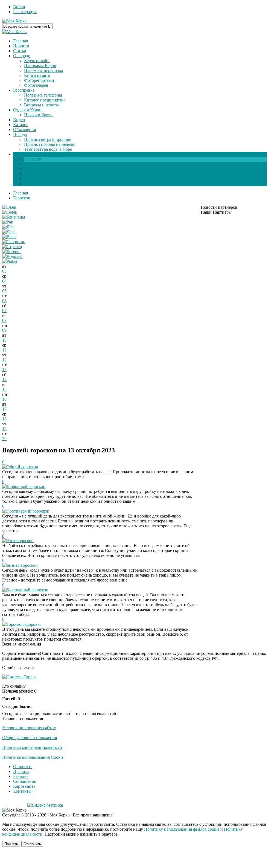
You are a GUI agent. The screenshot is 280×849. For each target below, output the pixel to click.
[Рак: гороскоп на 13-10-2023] (7, 222)
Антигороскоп (20, 540)
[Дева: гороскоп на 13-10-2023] (9, 231)
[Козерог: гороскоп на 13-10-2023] (11, 251)
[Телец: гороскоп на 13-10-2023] (10, 212)
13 (4, 369)
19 (4, 428)
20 (4, 438)
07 (4, 310)
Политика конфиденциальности (32, 747)
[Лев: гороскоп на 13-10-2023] (8, 227)
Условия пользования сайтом (29, 727)
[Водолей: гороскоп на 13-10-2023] (12, 256)
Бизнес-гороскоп (22, 565)
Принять (11, 844)
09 (4, 330)
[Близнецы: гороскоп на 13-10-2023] (13, 217)
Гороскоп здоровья (24, 624)
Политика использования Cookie (32, 757)
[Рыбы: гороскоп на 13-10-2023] (9, 261)
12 (4, 359)
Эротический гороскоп (28, 511)
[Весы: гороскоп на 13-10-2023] (9, 236)
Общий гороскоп (22, 466)
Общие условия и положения (29, 737)
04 (4, 281)
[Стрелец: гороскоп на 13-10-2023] (12, 246)
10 (4, 340)
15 (4, 389)
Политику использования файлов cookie (181, 829)
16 (4, 399)
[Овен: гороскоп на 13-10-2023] (9, 207)
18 (4, 419)
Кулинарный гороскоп (27, 590)
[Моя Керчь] (14, 21)
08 (4, 320)
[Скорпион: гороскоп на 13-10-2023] (13, 241)
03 (4, 271)
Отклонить (32, 844)
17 (4, 409)
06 (4, 300)
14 (4, 379)
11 (4, 350)
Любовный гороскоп (26, 486)
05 (4, 291)
